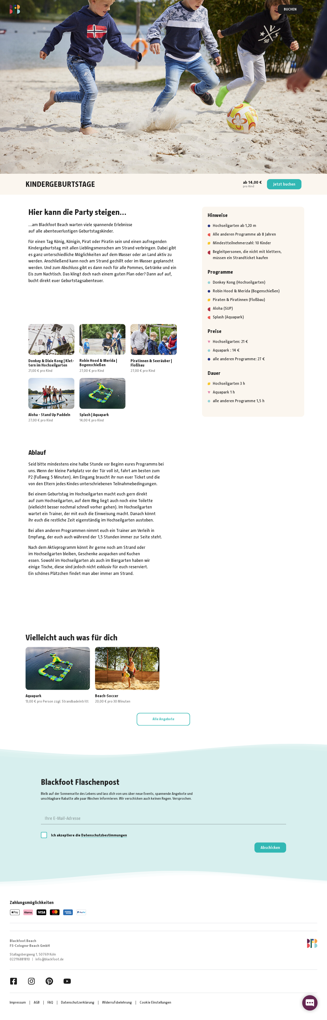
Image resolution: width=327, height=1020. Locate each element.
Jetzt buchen (284, 184)
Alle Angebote (163, 719)
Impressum (18, 1003)
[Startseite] (15, 9)
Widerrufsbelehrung (117, 1003)
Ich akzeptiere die (89, 835)
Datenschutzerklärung (77, 1003)
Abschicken (270, 847)
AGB (37, 1003)
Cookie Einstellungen (155, 1003)
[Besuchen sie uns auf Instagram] (31, 981)
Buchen (290, 9)
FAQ (50, 1003)
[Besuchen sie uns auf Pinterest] (49, 981)
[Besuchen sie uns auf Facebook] (13, 981)
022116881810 (20, 959)
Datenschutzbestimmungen (104, 835)
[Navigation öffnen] (314, 9)
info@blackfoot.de (49, 959)
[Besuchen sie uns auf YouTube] (67, 981)
